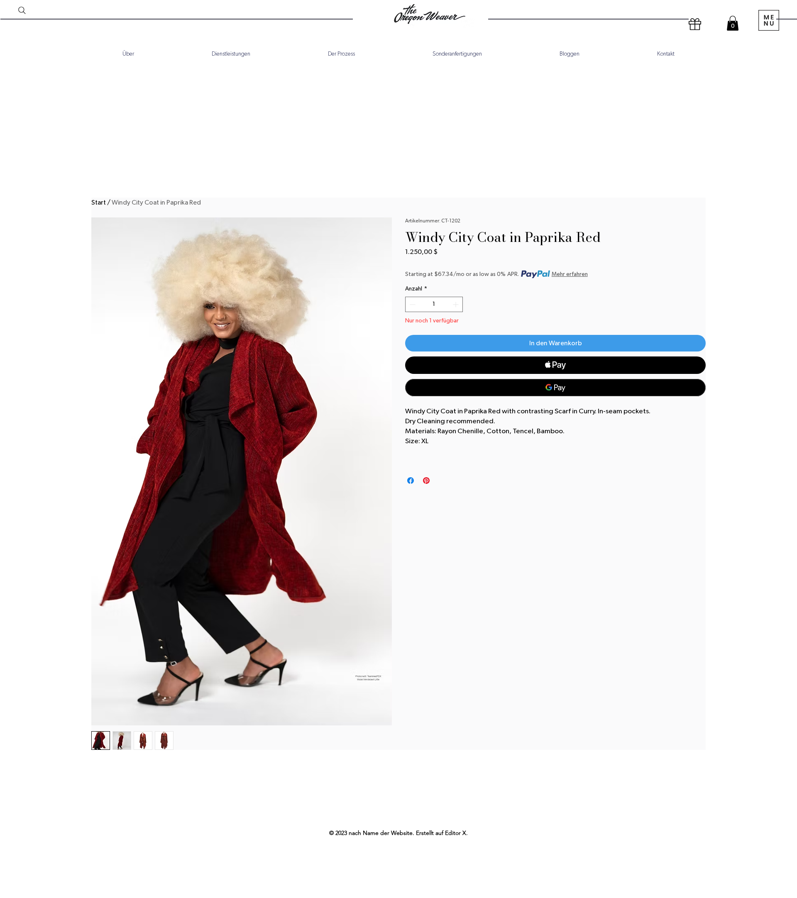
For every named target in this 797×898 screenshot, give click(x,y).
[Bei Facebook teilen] (411, 481)
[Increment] (456, 304)
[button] (732, 23)
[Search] (22, 10)
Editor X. (456, 833)
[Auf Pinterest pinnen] (426, 481)
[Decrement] (411, 304)
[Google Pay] (555, 387)
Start (98, 202)
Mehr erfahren (570, 274)
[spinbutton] (434, 304)
